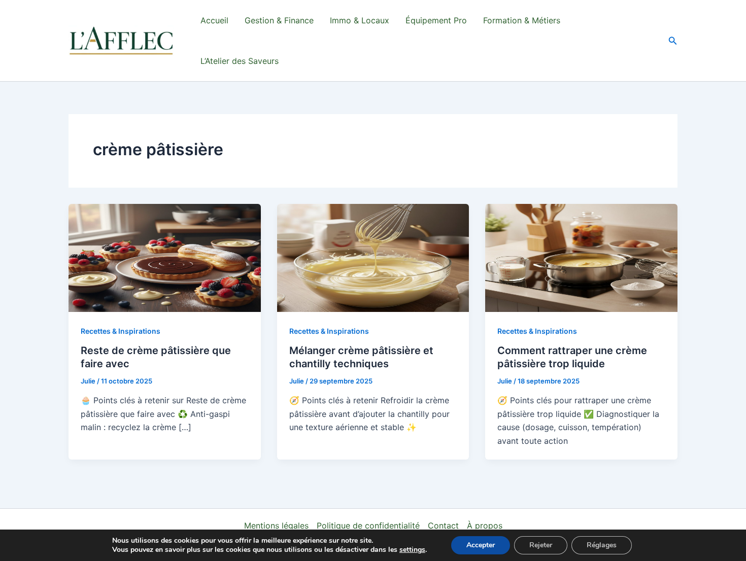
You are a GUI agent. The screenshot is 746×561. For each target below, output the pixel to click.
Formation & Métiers (521, 20)
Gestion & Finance (279, 20)
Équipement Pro (436, 20)
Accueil (214, 20)
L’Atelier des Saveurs (239, 61)
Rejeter (540, 545)
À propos (484, 525)
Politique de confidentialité (368, 525)
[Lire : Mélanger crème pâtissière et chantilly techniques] (373, 257)
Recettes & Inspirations (120, 331)
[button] (672, 40)
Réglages (602, 545)
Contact (443, 525)
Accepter (480, 545)
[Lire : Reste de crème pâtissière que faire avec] (165, 257)
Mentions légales (276, 525)
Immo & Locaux (359, 20)
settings (412, 549)
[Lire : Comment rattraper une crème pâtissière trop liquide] (581, 257)
